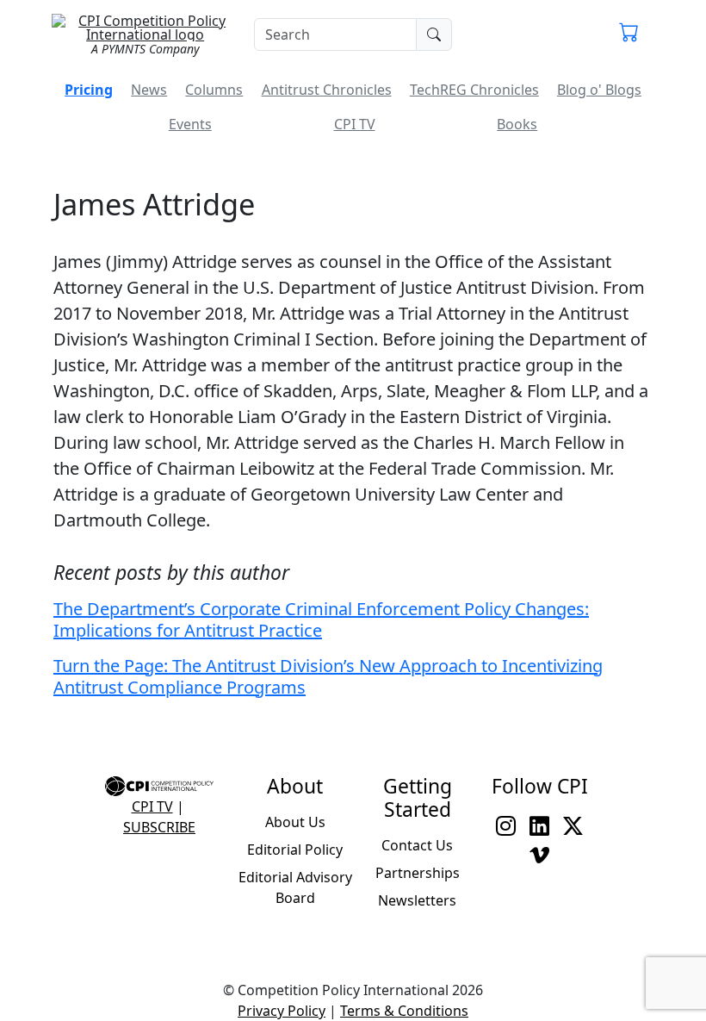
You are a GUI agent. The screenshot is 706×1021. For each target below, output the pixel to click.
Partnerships (417, 872)
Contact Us (417, 845)
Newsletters (417, 900)
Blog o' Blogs (599, 89)
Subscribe (159, 827)
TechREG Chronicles (474, 89)
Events (190, 124)
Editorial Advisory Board (295, 887)
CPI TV (354, 124)
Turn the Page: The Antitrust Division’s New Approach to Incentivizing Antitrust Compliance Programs (328, 676)
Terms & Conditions (404, 1010)
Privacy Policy (281, 1010)
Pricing (89, 89)
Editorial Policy (295, 849)
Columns (214, 89)
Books (517, 124)
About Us (295, 821)
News (149, 89)
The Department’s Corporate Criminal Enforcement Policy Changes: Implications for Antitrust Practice (321, 619)
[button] (629, 34)
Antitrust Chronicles (327, 89)
